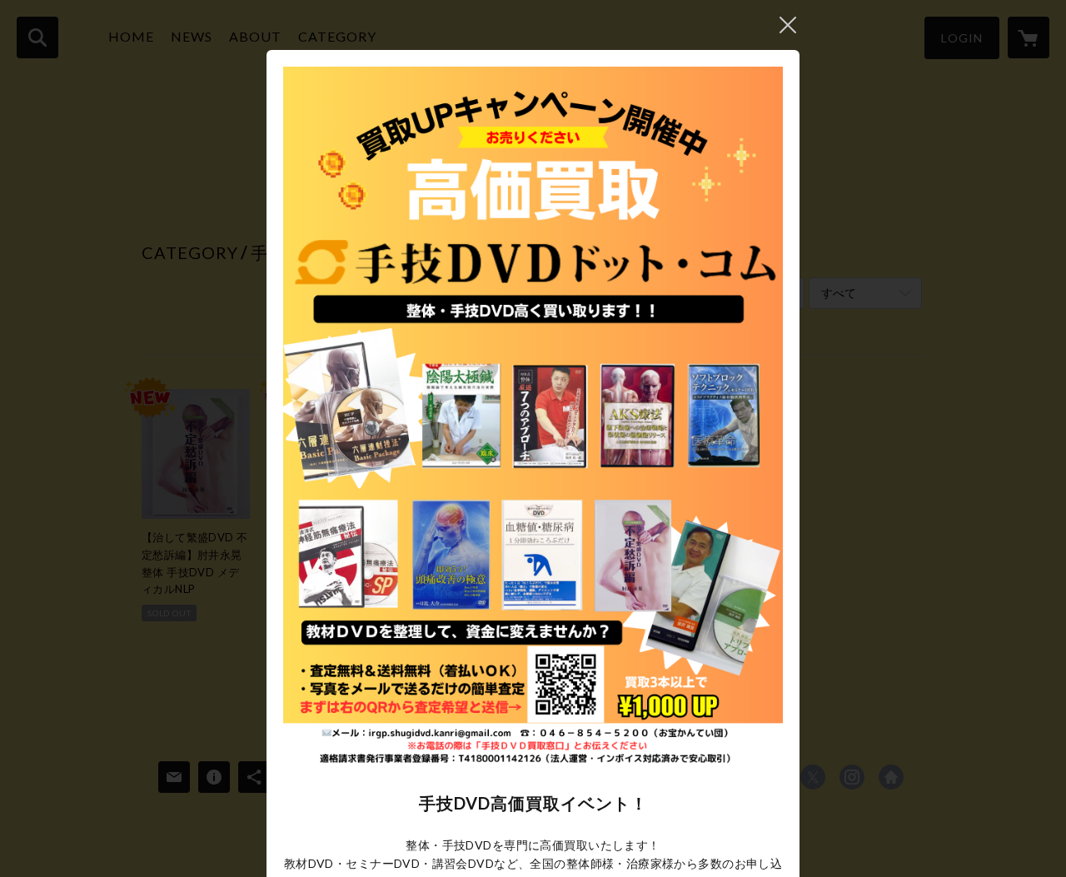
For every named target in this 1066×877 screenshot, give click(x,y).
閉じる (788, 25)
